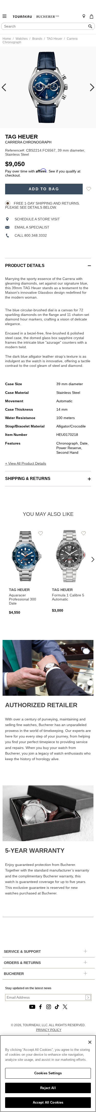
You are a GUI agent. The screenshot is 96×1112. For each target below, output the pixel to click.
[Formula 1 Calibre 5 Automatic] (69, 571)
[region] (48, 1073)
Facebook (40, 1006)
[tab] (48, 263)
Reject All (48, 1088)
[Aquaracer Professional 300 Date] (26, 572)
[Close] (89, 1042)
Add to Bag (44, 189)
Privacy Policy (48, 1030)
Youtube (32, 1006)
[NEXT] (92, 87)
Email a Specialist (32, 227)
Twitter (65, 1006)
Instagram (48, 1006)
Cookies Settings (48, 1073)
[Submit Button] (88, 997)
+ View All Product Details (25, 463)
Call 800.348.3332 (31, 235)
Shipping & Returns (27, 478)
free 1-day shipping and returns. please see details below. (42, 205)
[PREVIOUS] (4, 87)
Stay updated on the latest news (28, 988)
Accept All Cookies (48, 1102)
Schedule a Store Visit (37, 219)
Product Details (25, 265)
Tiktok (57, 1006)
